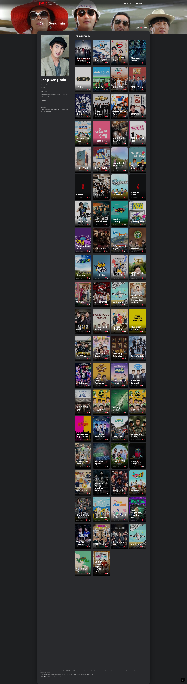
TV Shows (128, 3)
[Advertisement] (55, 144)
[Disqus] (110, 634)
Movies (139, 3)
